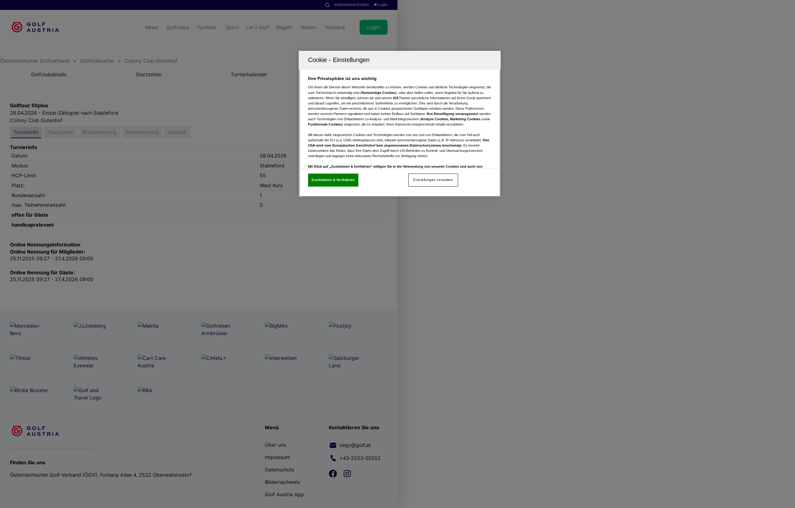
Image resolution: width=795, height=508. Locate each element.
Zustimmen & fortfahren (333, 180)
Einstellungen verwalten (433, 180)
